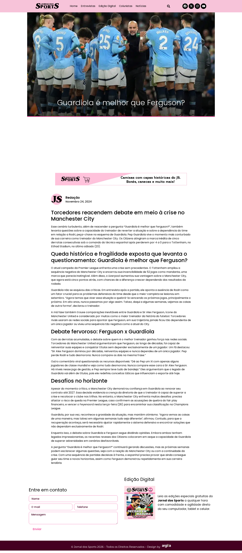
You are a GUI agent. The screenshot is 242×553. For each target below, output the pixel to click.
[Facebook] (185, 6)
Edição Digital (107, 6)
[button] (168, 6)
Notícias (141, 6)
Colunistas (125, 6)
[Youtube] (203, 6)
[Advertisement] (121, 143)
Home (74, 6)
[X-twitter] (191, 6)
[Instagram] (197, 6)
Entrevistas (88, 6)
